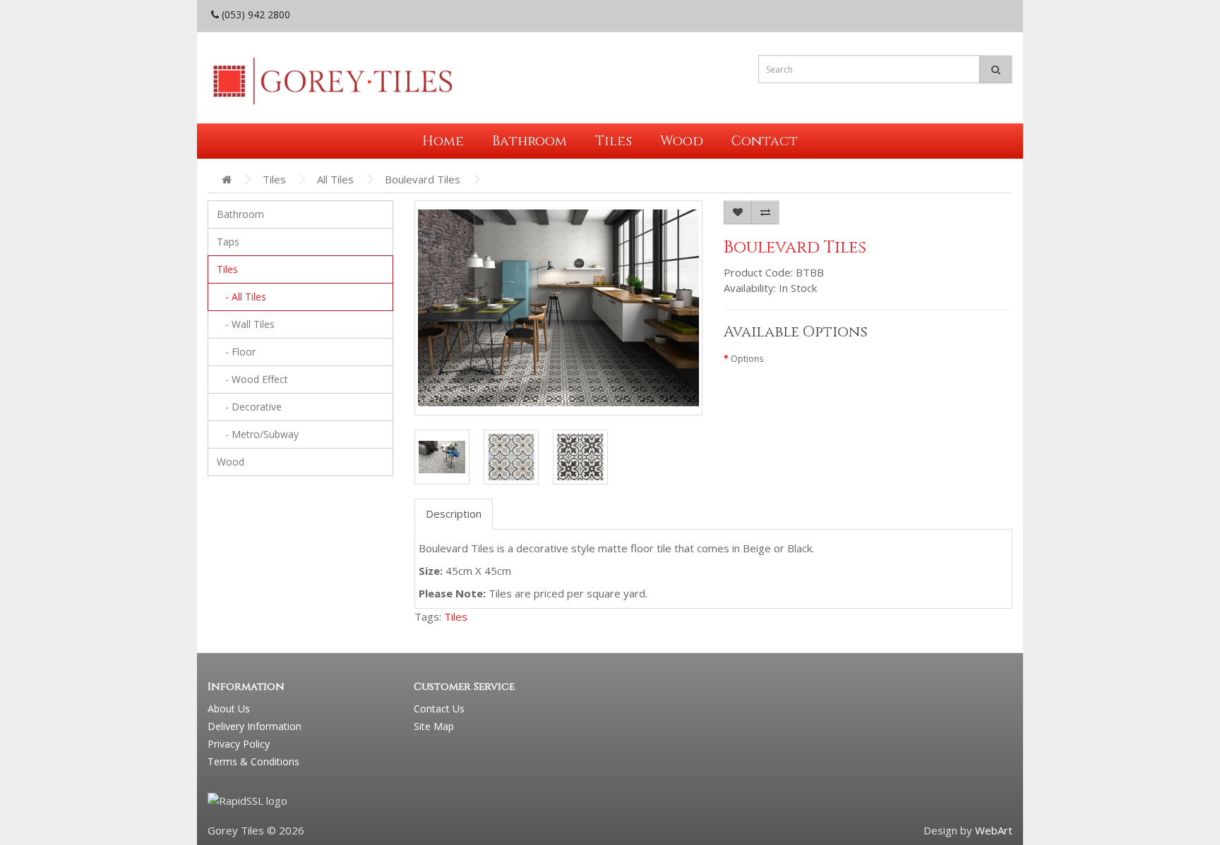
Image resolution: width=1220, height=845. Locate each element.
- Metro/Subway (258, 434)
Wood (681, 141)
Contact (764, 141)
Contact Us (439, 708)
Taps (228, 241)
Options (747, 359)
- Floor (236, 351)
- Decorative (249, 406)
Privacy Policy (239, 743)
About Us (229, 708)
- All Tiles (241, 296)
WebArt (993, 830)
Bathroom (529, 141)
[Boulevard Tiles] (442, 457)
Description (454, 513)
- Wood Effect (252, 379)
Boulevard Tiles (422, 179)
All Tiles (335, 179)
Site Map (434, 726)
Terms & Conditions (253, 761)
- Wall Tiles (246, 324)
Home (443, 141)
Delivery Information (254, 726)
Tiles (613, 141)
